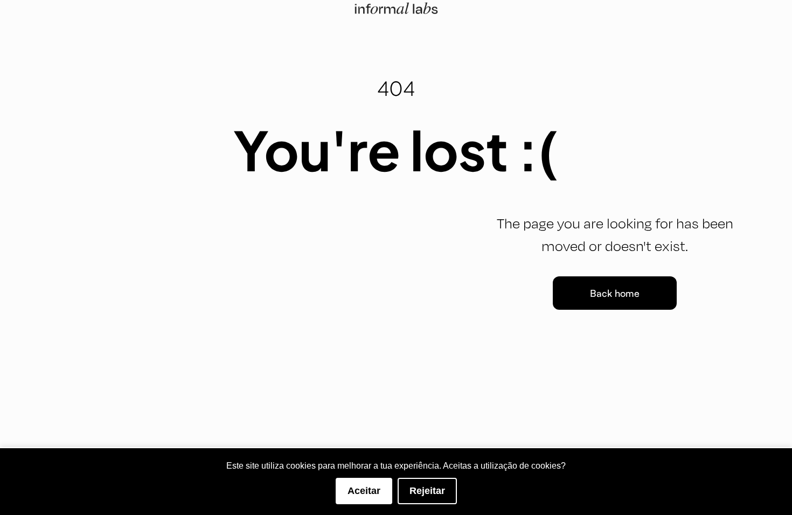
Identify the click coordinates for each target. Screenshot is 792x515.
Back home (615, 293)
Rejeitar (427, 490)
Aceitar (364, 490)
